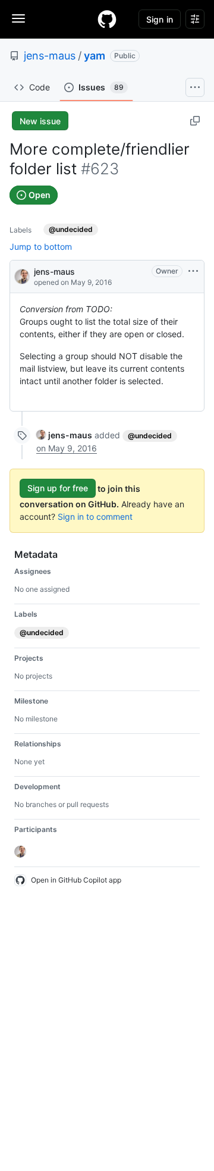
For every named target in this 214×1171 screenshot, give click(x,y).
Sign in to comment (95, 516)
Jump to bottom (41, 246)
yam (94, 55)
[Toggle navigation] (18, 18)
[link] (64, 435)
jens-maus (49, 55)
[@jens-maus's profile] (22, 276)
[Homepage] (107, 19)
